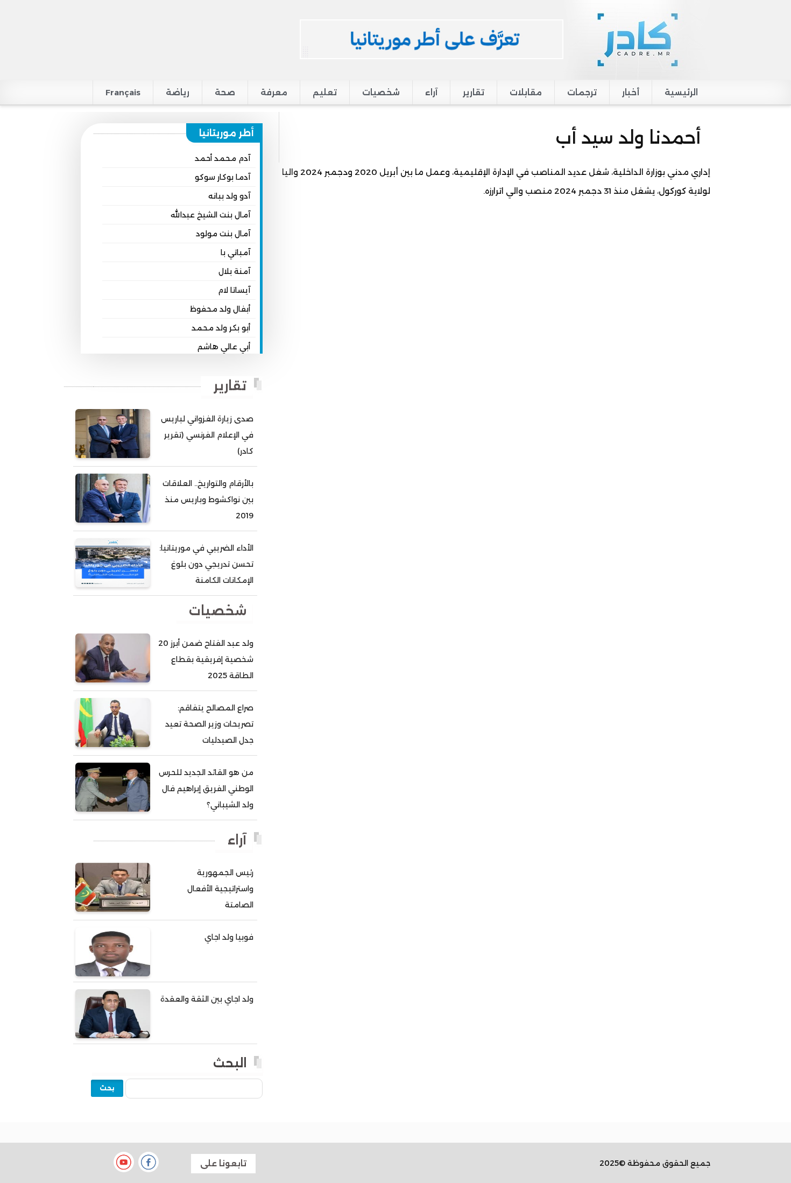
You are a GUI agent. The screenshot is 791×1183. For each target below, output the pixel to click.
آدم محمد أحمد (222, 158)
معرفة (273, 92)
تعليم (325, 92)
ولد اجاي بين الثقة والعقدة (206, 999)
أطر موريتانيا (226, 133)
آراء (431, 92)
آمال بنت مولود (223, 233)
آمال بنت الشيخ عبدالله (210, 215)
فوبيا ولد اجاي (228, 937)
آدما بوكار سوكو (222, 177)
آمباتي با (235, 252)
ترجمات (582, 92)
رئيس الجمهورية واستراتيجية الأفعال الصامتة (220, 889)
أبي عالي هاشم (223, 346)
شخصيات (381, 92)
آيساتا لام (234, 290)
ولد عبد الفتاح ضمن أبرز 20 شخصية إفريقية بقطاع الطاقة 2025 (205, 659)
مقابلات (526, 92)
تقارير (473, 92)
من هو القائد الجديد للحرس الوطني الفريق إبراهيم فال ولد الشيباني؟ (206, 788)
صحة (225, 92)
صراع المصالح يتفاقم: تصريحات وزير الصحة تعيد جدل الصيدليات (209, 724)
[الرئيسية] (636, 39)
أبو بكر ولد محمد (221, 328)
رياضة (177, 92)
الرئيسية (681, 92)
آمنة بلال (234, 271)
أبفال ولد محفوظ (220, 309)
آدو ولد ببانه (229, 196)
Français (122, 92)
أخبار (630, 92)
